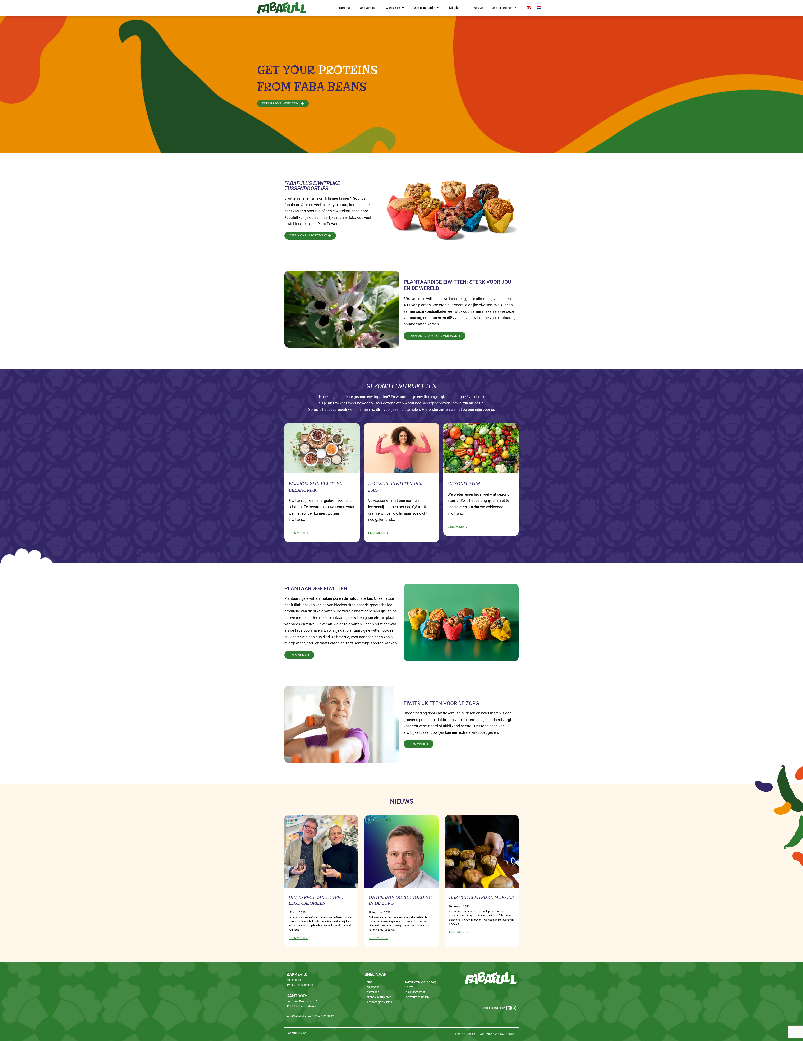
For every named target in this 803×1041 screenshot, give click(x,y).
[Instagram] (514, 1007)
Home (368, 982)
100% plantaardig (423, 7)
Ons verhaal (367, 7)
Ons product (343, 7)
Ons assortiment (502, 7)
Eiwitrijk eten (392, 7)
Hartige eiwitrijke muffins (481, 897)
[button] (394, 7)
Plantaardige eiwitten (378, 1002)
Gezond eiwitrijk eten (377, 997)
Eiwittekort (455, 7)
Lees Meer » (298, 937)
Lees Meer (297, 533)
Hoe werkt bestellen (416, 997)
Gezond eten (464, 483)
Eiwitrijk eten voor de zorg (420, 982)
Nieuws (478, 7)
